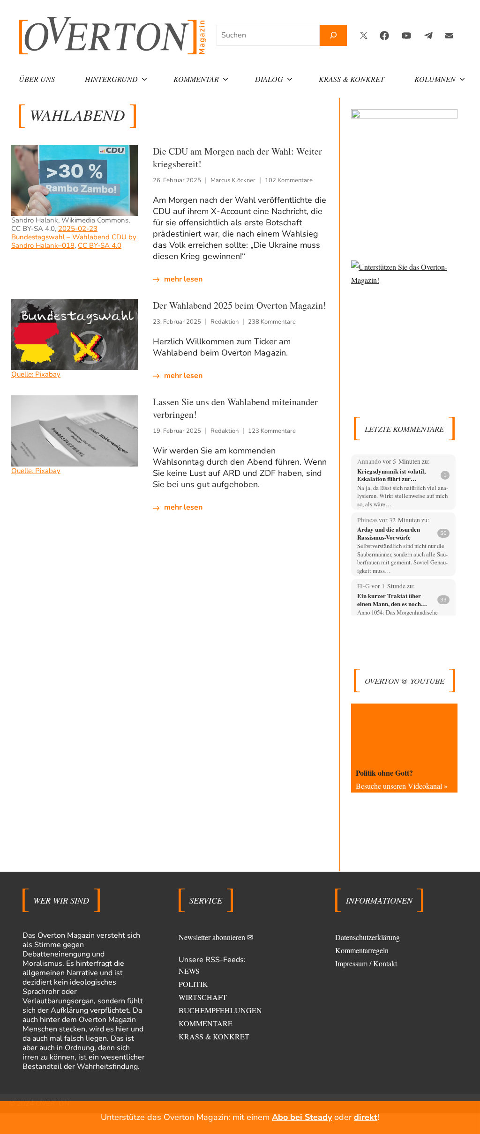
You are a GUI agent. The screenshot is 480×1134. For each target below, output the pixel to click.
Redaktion (224, 322)
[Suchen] (333, 35)
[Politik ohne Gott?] (404, 733)
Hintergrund (111, 79)
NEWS (189, 971)
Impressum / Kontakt (366, 963)
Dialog (269, 79)
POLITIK (193, 984)
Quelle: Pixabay (35, 374)
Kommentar (196, 79)
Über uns (37, 79)
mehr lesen (183, 279)
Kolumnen (435, 79)
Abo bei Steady (302, 1117)
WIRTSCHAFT (203, 997)
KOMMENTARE (205, 1023)
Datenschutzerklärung (367, 937)
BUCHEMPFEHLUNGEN (220, 1010)
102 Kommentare (289, 180)
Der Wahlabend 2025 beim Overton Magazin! (239, 305)
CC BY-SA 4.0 (99, 245)
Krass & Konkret (351, 79)
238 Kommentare (272, 322)
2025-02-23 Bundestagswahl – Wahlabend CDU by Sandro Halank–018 (73, 237)
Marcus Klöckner (232, 180)
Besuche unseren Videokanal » (402, 786)
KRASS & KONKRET (214, 1036)
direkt (365, 1117)
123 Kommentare (272, 431)
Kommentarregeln (362, 950)
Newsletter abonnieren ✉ (216, 937)
